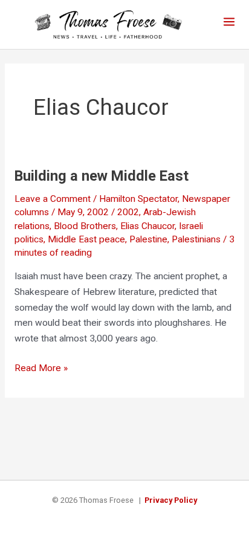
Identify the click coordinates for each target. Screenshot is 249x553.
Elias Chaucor (147, 226)
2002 (128, 212)
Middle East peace (86, 239)
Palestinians (196, 239)
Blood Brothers (85, 226)
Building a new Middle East (102, 175)
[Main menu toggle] (229, 21)
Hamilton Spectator (138, 198)
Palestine (148, 239)
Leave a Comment (53, 198)
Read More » (41, 369)
